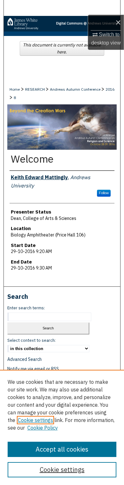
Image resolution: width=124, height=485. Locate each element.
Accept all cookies (62, 449)
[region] (62, 427)
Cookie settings (35, 420)
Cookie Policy (42, 428)
